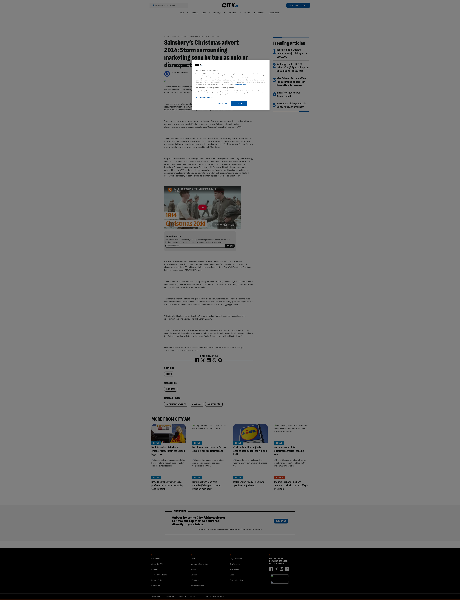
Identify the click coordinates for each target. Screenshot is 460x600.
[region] (231, 85)
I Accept (239, 104)
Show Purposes (221, 103)
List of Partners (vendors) (205, 97)
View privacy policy (240, 84)
